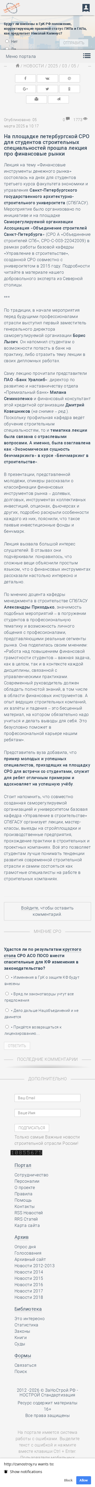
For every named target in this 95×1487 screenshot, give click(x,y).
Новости (33, 65)
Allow (83, 1480)
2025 (53, 65)
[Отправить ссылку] (58, 99)
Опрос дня (25, 1246)
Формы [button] (23, 1355)
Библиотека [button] (28, 1309)
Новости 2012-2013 (35, 1265)
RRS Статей (26, 1219)
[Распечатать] (36, 99)
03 (64, 65)
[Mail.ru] (69, 78)
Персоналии (27, 1181)
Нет (14, 41)
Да (13, 49)
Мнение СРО (47, 931)
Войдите (29, 908)
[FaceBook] (25, 78)
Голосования (28, 1253)
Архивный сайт (30, 1259)
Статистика (27, 1324)
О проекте (25, 1187)
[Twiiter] (47, 89)
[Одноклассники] (69, 89)
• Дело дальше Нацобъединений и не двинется (41, 1013)
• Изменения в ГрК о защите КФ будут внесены (41, 980)
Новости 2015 (29, 1278)
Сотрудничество (32, 1174)
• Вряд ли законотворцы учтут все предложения (39, 997)
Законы (22, 1331)
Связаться (25, 1365)
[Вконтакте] (47, 78)
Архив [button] (21, 1237)
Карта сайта (27, 1225)
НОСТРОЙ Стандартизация (47, 1395)
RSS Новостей (29, 1212)
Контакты (25, 1206)
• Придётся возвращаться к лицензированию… (32, 1030)
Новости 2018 (29, 1297)
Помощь (23, 1200)
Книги (21, 1337)
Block (68, 1480)
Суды (20, 1343)
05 (73, 65)
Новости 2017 (29, 1291)
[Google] (25, 89)
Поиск (21, 1371)
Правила (23, 1193)
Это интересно (30, 1318)
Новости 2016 (29, 1284)
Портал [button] (23, 1165)
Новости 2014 (29, 1272)
